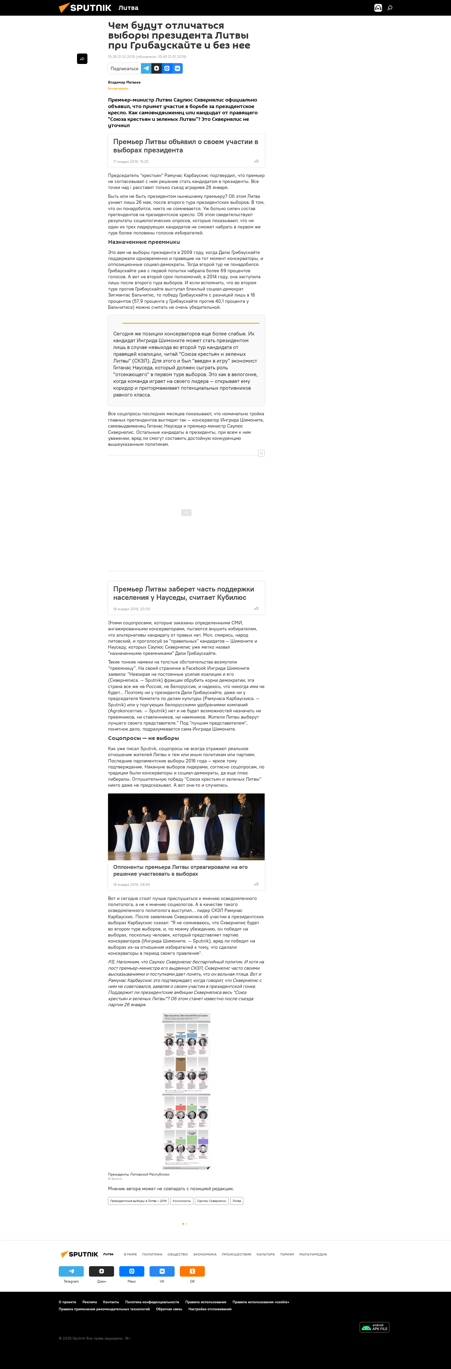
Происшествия (236, 1254)
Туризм (287, 1254)
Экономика (205, 1254)
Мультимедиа (313, 1254)
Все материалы (118, 88)
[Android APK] (374, 1328)
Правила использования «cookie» (261, 1302)
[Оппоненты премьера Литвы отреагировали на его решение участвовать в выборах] (186, 826)
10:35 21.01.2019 (121, 56)
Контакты (111, 1302)
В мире (130, 1254)
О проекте (67, 1302)
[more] (256, 161)
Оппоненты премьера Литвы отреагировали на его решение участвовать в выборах (180, 870)
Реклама (89, 1302)
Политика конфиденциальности (152, 1302)
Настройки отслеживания (210, 1309)
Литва (237, 1201)
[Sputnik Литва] (87, 14)
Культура (266, 1254)
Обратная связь (169, 1309)
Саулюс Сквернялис (211, 1201)
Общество (178, 1254)
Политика (152, 1254)
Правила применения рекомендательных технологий (104, 1309)
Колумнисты (182, 1201)
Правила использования (205, 1302)
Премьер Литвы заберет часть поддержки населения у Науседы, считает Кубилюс (183, 593)
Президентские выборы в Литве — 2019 (138, 1201)
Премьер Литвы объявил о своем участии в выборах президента (185, 145)
